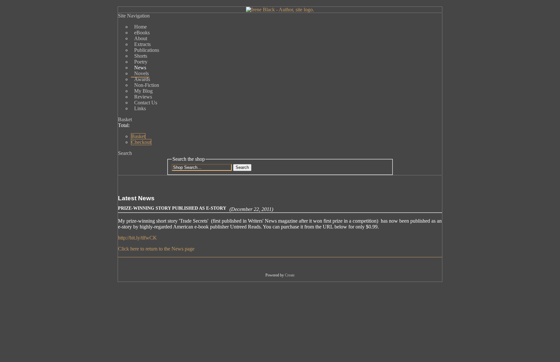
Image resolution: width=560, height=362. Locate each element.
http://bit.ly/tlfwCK (137, 237)
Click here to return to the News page (156, 248)
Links (140, 108)
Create (290, 275)
